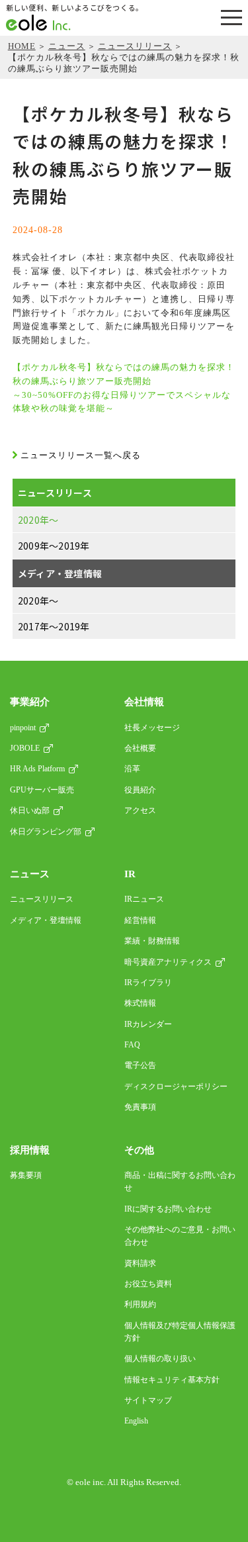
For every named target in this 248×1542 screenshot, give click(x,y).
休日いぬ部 (30, 810)
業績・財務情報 (152, 940)
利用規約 (140, 1304)
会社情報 (144, 702)
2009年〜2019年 (54, 545)
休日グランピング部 (45, 831)
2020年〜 (38, 519)
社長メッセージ (152, 727)
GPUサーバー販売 (42, 790)
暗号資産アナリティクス (168, 962)
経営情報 (140, 920)
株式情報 (140, 1003)
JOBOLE (25, 748)
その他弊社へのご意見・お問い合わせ (179, 1236)
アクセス (140, 810)
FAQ (132, 1044)
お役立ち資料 (148, 1283)
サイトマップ (148, 1400)
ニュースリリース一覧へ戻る (81, 455)
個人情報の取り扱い (160, 1358)
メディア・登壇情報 (60, 573)
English (136, 1420)
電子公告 (140, 1065)
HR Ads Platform (37, 768)
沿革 (132, 768)
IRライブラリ (148, 982)
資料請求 (140, 1263)
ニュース (66, 46)
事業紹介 (30, 702)
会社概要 (140, 748)
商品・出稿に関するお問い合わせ (179, 1181)
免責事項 (140, 1107)
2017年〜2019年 (54, 626)
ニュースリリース (135, 46)
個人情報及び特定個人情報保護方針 (179, 1332)
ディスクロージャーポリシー (175, 1086)
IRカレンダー (148, 1024)
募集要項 (26, 1175)
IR (130, 874)
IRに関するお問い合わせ (168, 1209)
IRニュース (144, 899)
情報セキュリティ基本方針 (172, 1379)
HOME (22, 46)
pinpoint (23, 727)
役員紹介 (140, 790)
